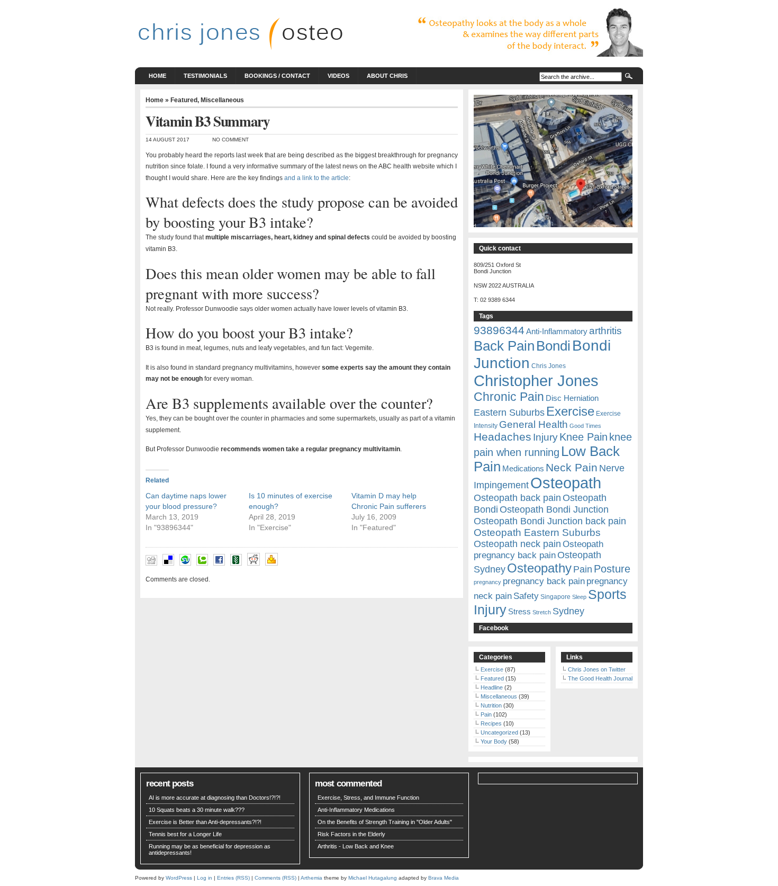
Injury (545, 437)
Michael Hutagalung (372, 878)
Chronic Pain (509, 397)
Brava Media (443, 878)
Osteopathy (539, 568)
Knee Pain (583, 437)
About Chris (387, 76)
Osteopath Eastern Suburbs (537, 532)
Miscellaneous (222, 100)
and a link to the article (316, 178)
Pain (582, 569)
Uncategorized (499, 732)
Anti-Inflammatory (556, 331)
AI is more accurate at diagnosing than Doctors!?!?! (215, 797)
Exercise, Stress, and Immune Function (368, 797)
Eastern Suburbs (509, 412)
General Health (533, 424)
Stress (519, 611)
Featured (183, 100)
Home (157, 76)
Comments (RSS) (275, 878)
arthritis (605, 330)
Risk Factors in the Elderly (351, 834)
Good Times (585, 426)
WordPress (179, 878)
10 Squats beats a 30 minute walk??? (197, 810)
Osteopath (565, 483)
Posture (612, 569)
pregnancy (487, 582)
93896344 (499, 330)
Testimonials (205, 76)
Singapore (555, 597)
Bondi (553, 345)
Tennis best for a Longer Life (185, 834)
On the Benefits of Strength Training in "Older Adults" (385, 822)
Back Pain (504, 346)
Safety (526, 596)
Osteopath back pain (517, 497)
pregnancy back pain (544, 581)
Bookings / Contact (277, 76)
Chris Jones (548, 366)
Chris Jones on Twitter (597, 669)
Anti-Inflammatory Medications (356, 810)
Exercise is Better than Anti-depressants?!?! (205, 822)
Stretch (541, 612)
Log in (204, 878)
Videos (338, 76)
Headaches (502, 437)
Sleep (579, 597)
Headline (492, 687)
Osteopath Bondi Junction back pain (550, 520)
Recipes (491, 723)
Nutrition (491, 705)
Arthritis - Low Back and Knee (356, 846)
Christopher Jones (536, 380)
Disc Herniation (572, 397)
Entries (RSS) (233, 878)
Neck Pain (572, 467)
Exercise (570, 411)
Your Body (494, 741)
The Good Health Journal (600, 678)
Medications (523, 468)
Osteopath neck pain (517, 544)
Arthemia (311, 878)
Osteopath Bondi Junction (554, 509)
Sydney (568, 610)
